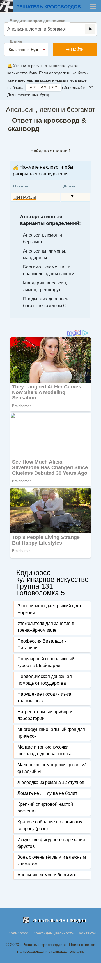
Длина (16, 41)
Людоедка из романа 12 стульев (50, 782)
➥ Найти (75, 49)
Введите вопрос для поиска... (39, 21)
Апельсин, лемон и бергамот (47, 874)
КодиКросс (18, 933)
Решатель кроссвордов (48, 7)
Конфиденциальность (54, 933)
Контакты (87, 933)
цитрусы (24, 197)
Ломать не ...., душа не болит (47, 793)
